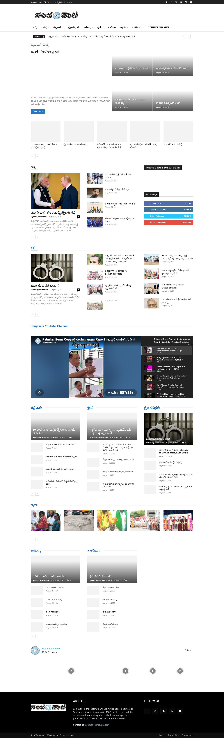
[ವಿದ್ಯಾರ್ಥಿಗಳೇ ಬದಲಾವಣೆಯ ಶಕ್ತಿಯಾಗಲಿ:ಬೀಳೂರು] (95, 274)
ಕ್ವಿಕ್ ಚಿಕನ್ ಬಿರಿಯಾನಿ (100, 575)
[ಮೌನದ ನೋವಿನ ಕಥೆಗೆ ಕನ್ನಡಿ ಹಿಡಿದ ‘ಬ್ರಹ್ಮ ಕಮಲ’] (37, 472)
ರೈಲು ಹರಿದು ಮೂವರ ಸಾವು (75, 144)
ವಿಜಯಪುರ (156, 248)
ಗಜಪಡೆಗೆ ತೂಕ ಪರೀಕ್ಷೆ (173, 144)
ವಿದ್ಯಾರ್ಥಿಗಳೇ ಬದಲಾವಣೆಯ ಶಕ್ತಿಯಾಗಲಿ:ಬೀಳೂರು (69, 36)
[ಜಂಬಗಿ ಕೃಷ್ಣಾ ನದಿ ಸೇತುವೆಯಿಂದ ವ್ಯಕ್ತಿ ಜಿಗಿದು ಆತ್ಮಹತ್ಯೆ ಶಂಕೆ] (150, 489)
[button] (166, 2)
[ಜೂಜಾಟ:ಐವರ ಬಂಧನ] (55, 268)
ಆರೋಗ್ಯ (87, 27)
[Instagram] (176, 2)
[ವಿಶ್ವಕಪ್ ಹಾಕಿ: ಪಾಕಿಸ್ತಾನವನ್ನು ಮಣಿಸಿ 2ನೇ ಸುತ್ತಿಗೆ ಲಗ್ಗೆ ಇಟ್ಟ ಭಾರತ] (112, 426)
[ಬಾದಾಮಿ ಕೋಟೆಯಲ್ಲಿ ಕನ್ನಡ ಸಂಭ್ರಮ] (37, 460)
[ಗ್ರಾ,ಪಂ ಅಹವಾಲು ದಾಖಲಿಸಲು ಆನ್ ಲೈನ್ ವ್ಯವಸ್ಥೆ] (45, 131)
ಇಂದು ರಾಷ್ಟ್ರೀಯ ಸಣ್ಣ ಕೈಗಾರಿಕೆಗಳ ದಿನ (120, 203)
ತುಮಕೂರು (133, 248)
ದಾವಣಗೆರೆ (122, 248)
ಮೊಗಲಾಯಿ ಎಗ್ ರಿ (110, 610)
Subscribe (186, 222)
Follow (187, 209)
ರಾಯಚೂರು (98, 248)
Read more (38, 111)
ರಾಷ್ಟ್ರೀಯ (112, 167)
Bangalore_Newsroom (98, 437)
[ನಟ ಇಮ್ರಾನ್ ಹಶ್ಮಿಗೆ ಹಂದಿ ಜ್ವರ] (95, 193)
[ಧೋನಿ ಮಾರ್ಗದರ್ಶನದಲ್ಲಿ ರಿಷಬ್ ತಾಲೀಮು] (93, 474)
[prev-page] (32, 156)
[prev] (184, 36)
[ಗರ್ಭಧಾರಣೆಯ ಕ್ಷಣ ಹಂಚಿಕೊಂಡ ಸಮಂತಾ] (95, 178)
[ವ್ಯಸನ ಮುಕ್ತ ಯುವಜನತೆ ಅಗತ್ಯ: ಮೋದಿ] (145, 131)
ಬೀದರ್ (177, 248)
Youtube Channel (158, 27)
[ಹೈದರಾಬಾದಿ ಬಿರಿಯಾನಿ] (93, 589)
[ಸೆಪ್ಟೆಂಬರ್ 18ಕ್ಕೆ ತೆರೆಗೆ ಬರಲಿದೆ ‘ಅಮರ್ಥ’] (37, 436)
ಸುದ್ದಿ (33, 166)
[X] (186, 2)
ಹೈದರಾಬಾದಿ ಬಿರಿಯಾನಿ (111, 586)
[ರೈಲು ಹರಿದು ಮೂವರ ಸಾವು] (79, 131)
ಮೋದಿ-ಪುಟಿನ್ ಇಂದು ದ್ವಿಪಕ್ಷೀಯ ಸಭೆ (53, 212)
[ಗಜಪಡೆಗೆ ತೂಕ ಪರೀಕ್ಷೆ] (178, 131)
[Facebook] (171, 2)
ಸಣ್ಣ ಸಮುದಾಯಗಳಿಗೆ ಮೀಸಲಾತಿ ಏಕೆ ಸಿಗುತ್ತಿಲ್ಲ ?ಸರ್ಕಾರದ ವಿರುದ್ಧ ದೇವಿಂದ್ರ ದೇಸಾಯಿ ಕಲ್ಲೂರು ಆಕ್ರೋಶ (119, 258)
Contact (162, 736)
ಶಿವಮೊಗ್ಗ (144, 248)
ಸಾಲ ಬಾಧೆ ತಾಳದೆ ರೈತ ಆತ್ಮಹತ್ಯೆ (170, 462)
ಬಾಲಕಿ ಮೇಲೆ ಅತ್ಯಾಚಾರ (45, 51)
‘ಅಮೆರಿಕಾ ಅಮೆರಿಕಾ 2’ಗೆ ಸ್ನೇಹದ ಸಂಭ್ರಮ (61, 445)
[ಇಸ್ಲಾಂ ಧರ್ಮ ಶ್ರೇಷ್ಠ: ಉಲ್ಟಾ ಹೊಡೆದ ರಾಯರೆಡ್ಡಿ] (132, 94)
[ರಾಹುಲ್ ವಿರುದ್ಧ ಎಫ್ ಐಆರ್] (173, 94)
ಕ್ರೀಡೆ (99, 27)
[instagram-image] (44, 672)
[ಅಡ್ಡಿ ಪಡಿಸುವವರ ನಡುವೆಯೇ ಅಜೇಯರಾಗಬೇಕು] (151, 288)
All (89, 167)
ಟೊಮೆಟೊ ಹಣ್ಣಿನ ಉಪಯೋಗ (57, 625)
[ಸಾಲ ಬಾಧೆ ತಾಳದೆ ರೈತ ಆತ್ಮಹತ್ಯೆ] (150, 465)
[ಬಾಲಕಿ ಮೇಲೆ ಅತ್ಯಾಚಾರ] (71, 74)
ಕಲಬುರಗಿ (78, 248)
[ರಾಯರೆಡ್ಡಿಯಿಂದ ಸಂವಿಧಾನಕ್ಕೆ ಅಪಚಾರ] (173, 59)
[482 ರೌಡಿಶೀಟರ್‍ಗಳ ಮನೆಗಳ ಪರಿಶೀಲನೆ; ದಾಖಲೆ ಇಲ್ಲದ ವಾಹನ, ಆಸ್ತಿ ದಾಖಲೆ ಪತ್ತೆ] (150, 453)
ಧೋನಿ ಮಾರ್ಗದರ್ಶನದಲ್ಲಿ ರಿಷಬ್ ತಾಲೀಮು (118, 472)
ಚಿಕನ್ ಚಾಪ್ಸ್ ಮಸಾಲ (110, 623)
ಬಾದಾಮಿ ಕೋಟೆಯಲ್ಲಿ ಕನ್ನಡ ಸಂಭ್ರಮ (60, 458)
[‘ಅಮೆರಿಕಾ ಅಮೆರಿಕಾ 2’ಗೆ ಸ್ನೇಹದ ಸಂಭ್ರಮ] (37, 448)
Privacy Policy (187, 736)
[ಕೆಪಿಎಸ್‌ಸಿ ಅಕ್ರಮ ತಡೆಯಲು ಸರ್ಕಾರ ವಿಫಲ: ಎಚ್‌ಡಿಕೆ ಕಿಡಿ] (112, 131)
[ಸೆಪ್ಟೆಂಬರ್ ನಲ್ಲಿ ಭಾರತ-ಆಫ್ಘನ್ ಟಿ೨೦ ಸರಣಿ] (93, 462)
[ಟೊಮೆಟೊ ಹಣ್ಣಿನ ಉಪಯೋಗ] (37, 628)
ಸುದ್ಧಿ (34, 27)
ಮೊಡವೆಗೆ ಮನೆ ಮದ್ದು (54, 601)
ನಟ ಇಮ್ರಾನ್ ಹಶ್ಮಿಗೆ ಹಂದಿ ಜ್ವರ (117, 189)
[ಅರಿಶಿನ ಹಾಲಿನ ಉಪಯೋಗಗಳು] (55, 569)
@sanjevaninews (51, 649)
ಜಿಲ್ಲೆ (44, 27)
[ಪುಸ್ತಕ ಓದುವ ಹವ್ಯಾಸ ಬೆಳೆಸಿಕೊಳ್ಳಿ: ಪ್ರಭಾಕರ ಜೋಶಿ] (95, 289)
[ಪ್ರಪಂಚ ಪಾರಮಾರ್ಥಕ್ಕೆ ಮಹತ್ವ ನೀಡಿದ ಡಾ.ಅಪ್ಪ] (151, 303)
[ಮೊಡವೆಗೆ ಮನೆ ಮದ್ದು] (37, 603)
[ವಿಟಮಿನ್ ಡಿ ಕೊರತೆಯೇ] (37, 591)
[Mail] (181, 2)
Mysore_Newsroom (39, 216)
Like (189, 203)
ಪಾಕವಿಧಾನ (136, 27)
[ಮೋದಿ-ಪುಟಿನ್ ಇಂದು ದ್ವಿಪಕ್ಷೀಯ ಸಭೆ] (55, 191)
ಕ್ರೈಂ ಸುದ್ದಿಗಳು (73, 27)
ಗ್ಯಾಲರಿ (123, 27)
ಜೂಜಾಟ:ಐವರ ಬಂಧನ (45, 285)
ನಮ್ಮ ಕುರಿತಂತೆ (60, 2)
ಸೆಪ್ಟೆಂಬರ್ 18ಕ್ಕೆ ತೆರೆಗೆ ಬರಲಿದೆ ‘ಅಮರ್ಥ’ (60, 433)
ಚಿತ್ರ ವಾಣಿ (57, 27)
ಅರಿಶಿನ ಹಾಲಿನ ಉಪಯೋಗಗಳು (49, 577)
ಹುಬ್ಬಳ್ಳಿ (68, 248)
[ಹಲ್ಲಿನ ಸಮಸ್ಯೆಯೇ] (37, 616)
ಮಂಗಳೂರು (57, 248)
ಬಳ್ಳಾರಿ (88, 248)
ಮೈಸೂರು (110, 248)
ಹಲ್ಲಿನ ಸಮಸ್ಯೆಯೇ (52, 613)
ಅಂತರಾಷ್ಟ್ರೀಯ (99, 167)
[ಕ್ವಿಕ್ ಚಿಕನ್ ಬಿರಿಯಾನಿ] (112, 567)
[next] (189, 36)
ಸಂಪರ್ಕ (69, 2)
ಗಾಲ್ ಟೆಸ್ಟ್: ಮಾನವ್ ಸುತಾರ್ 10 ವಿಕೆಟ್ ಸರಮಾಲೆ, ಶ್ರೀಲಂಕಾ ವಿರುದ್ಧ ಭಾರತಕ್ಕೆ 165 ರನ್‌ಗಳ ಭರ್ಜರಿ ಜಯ (118, 447)
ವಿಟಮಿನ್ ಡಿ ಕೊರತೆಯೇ (55, 589)
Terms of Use (174, 736)
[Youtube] (191, 2)
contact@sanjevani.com (97, 726)
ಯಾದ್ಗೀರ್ (167, 248)
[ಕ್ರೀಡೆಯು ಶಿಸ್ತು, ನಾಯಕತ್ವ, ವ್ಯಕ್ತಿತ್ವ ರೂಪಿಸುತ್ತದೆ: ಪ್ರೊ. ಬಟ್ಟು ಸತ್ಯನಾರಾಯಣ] (151, 259)
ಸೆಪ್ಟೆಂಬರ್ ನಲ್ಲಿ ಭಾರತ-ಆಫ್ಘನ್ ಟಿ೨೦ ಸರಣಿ (118, 459)
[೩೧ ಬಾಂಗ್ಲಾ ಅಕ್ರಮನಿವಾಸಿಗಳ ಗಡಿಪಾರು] (132, 59)
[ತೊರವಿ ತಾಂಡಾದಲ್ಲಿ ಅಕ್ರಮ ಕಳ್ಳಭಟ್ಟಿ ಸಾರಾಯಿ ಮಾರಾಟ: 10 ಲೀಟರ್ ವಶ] (150, 477)
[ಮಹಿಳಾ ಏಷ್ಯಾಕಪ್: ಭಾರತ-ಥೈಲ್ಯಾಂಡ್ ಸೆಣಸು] (95, 222)
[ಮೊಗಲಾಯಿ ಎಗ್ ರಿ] (93, 613)
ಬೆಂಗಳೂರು (46, 248)
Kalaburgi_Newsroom (39, 289)
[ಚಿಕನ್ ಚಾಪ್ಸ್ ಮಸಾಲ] (93, 625)
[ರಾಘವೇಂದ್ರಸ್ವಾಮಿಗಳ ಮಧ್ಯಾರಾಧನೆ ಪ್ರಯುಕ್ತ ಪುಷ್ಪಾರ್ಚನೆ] (151, 274)
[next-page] (37, 156)
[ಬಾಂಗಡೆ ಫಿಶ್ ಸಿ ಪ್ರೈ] (93, 601)
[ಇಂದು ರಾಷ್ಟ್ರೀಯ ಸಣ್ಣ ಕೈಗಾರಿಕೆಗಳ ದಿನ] (95, 207)
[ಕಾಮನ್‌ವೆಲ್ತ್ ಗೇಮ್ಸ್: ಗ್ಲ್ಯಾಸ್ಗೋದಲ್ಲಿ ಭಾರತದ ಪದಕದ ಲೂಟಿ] (93, 486)
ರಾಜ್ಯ (122, 167)
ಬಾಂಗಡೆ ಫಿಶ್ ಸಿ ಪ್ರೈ (110, 598)
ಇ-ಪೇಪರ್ (112, 27)
